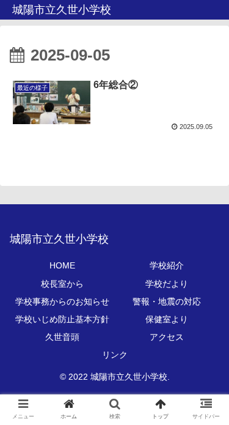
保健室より (166, 319)
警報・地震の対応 (167, 301)
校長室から (62, 284)
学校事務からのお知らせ (62, 301)
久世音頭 (62, 337)
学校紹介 (167, 265)
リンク (115, 355)
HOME (62, 265)
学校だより (166, 284)
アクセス (167, 337)
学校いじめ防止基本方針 (62, 319)
